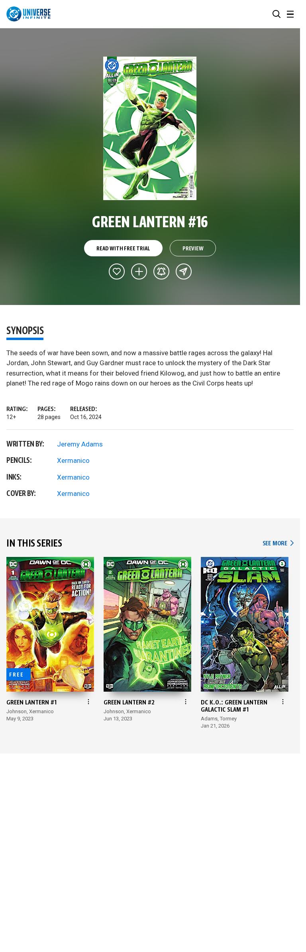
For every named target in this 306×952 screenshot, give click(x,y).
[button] (276, 14)
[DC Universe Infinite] (28, 14)
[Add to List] (139, 271)
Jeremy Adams (80, 444)
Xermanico (73, 460)
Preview (193, 248)
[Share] (184, 271)
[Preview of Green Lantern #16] (150, 128)
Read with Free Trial (123, 248)
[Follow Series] (161, 271)
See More (278, 543)
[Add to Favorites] (117, 271)
